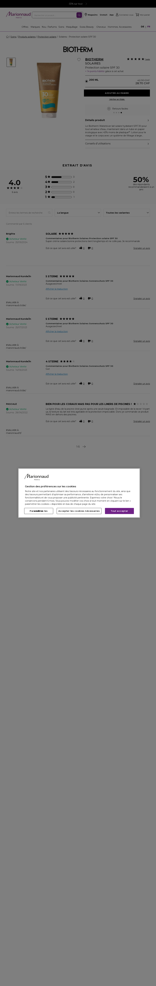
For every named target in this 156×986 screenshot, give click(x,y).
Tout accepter (119, 511)
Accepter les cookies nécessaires (79, 511)
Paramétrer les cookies (39, 511)
